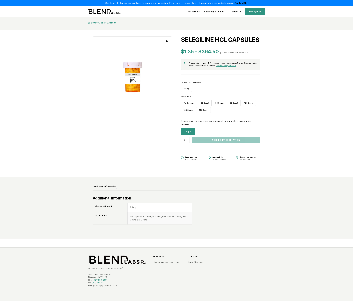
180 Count (188, 110)
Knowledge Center (214, 11)
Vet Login (254, 11)
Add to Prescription (226, 140)
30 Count (205, 103)
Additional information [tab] (104, 186)
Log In (188, 131)
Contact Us (235, 11)
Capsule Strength (191, 82)
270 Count (203, 110)
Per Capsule (189, 103)
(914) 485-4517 (98, 283)
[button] (167, 41)
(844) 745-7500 (100, 280)
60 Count (219, 103)
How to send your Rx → (226, 66)
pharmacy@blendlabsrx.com (105, 285)
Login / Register (195, 262)
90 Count (234, 103)
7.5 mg (186, 89)
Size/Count (187, 97)
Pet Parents (194, 11)
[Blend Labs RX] (117, 259)
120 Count (248, 103)
